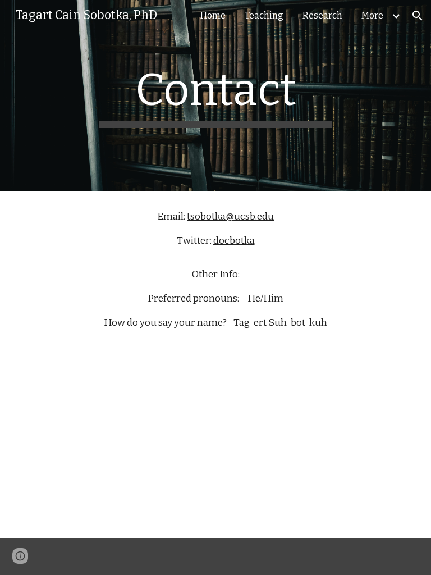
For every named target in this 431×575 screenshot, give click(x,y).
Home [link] (213, 15)
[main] (215, 95)
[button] (417, 15)
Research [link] (322, 15)
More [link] (372, 15)
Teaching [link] (264, 15)
